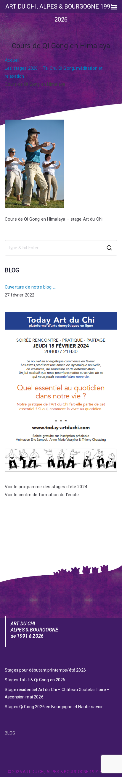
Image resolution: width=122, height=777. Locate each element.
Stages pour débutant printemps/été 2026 (45, 670)
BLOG (10, 733)
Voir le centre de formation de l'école (42, 494)
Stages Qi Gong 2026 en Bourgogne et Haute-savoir (54, 706)
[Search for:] (61, 247)
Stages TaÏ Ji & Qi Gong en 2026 (35, 679)
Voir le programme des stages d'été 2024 (46, 486)
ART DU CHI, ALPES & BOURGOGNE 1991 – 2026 (68, 771)
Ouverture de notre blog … (30, 287)
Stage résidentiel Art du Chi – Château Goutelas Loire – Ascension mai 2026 (57, 693)
